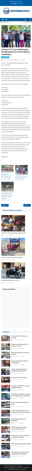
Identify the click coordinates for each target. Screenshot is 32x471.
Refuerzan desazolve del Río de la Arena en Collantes (20, 436)
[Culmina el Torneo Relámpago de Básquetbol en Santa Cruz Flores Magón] (7, 168)
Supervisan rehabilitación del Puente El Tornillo (19, 345)
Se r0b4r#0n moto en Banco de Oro (10, 280)
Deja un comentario (21, 60)
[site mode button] (26, 19)
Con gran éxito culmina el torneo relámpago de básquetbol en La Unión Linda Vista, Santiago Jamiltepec (7, 195)
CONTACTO (26, 467)
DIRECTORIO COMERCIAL (9, 467)
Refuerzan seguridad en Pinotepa (20, 444)
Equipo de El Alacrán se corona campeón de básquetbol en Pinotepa (28, 205)
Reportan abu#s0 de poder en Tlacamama (6, 205)
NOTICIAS (23, 469)
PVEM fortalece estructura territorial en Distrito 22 (19, 428)
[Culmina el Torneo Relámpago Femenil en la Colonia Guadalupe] (21, 169)
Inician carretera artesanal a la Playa (20, 403)
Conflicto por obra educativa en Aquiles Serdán (13, 233)
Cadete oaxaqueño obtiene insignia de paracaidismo (19, 370)
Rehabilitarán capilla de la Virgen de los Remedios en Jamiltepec (21, 395)
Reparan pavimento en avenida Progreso (20, 353)
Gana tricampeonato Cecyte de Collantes (11, 257)
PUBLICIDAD (19, 467)
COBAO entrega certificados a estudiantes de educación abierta (20, 411)
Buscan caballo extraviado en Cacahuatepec (19, 361)
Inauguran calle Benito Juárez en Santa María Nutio (20, 386)
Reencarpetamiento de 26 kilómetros (18, 420)
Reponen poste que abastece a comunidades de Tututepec (20, 453)
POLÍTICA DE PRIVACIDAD (13, 469)
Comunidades (5, 57)
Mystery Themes (24, 465)
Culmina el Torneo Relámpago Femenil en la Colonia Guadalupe (21, 177)
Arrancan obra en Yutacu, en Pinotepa (19, 337)
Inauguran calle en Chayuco (19, 377)
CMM (12, 60)
